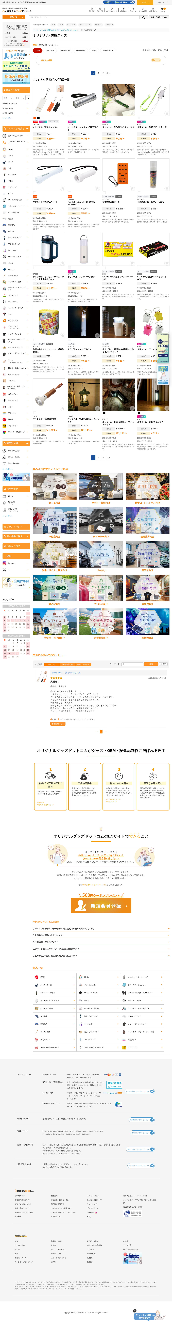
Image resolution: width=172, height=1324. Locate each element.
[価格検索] (27, 97)
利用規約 (54, 1196)
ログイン (145, 2)
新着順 (94, 50)
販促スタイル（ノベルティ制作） (135, 1196)
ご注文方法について (22, 1200)
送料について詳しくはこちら (141, 1133)
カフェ (17, 1241)
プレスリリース (92, 1208)
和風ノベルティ (14, 374)
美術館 (89, 1258)
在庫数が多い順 (108, 50)
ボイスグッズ (13, 400)
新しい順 (51, 664)
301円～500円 (8, 113)
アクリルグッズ (90, 1040)
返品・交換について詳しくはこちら (138, 1149)
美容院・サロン (56, 1241)
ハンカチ (11, 269)
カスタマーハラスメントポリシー (63, 1212)
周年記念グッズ (11, 503)
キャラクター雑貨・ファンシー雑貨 (141, 1032)
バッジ (10, 407)
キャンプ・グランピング (24, 1262)
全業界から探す (14, 451)
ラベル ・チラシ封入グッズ (15, 361)
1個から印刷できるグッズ (93, 1047)
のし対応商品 (13, 321)
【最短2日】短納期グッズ (49, 1047)
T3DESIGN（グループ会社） (133, 1207)
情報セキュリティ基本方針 (61, 1208)
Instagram (11, 563)
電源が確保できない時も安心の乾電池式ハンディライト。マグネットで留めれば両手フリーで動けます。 (48, 227)
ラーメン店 (127, 1245)
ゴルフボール (13, 302)
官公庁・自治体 (14, 457)
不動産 (17, 1249)
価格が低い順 (65, 50)
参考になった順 (83, 664)
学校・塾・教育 (14, 463)
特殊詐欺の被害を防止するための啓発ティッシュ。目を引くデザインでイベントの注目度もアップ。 (153, 297)
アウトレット (133, 1047)
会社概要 (18, 1216)
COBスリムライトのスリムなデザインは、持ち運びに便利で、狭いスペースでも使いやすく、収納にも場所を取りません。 (153, 447)
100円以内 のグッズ (10, 103)
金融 (16, 1254)
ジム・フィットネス (58, 1249)
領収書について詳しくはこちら (140, 1120)
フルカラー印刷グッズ (16, 432)
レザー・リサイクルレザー (138, 1024)
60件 (166, 50)
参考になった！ (58, 724)
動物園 (89, 1262)
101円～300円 (8, 108)
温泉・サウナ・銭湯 (58, 1258)
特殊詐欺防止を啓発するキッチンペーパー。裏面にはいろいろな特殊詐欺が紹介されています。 (118, 297)
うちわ (10, 314)
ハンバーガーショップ (131, 1249)
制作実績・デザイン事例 (24, 1212)
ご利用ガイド (20, 1196)
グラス (10, 193)
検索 (151, 664)
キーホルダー (89, 1024)
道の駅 (53, 1262)
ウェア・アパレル (90, 993)
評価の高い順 (67, 664)
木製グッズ (12, 381)
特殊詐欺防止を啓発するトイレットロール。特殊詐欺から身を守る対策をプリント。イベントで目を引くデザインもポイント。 (48, 369)
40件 (160, 50)
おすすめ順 (50, 50)
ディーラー (91, 1254)
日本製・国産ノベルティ (17, 368)
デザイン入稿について (23, 1204)
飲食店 (53, 1245)
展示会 (10, 496)
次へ (109, 73)
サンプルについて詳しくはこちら (139, 1165)
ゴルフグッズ (13, 295)
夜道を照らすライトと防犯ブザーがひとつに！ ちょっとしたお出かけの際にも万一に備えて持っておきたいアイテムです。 (153, 152)
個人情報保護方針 (57, 1204)
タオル (10, 263)
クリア (163, 664)
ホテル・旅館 (20, 1245)
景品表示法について (94, 1200)
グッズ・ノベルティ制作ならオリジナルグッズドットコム (54, 30)
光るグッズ (132, 1040)
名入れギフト (45, 1040)
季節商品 (43, 1024)
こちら (24, 44)
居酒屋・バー (56, 1254)
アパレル (90, 1249)
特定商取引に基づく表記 (60, 1200)
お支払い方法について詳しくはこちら (138, 1091)
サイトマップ (92, 1204)
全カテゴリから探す (15, 136)
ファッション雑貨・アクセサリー (140, 993)
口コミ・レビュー (93, 1196)
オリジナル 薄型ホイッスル (66, 672)
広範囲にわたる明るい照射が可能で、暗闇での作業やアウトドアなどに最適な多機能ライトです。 (118, 447)
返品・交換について (22, 1208)
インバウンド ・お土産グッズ (14, 327)
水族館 (125, 1241)
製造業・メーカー (21, 1258)
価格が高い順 (80, 50)
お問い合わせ (56, 1216)
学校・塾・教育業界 (94, 1245)
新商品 (42, 977)
